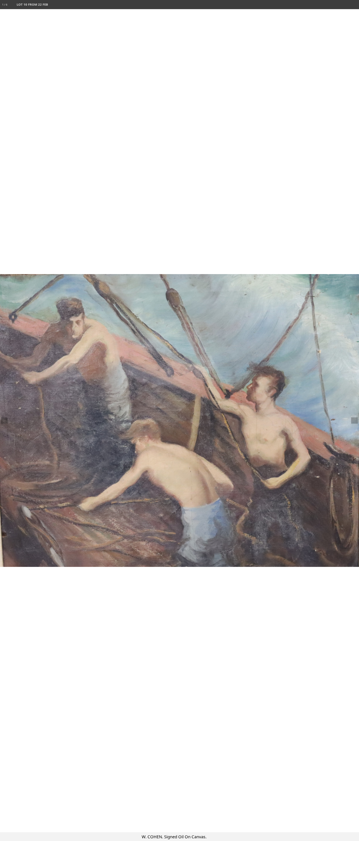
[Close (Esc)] (354, 4)
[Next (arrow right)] (351, 420)
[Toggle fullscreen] (336, 4)
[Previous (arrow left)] (7, 420)
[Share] (345, 4)
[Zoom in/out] (327, 4)
